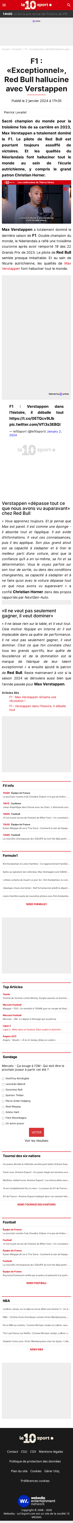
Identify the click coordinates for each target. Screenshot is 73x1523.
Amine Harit (12, 1112)
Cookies (36, 1471)
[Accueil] (36, 5)
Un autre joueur (15, 1123)
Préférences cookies (35, 1481)
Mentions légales (51, 1452)
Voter (36, 1132)
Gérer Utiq (51, 1471)
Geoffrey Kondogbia (17, 1078)
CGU (24, 1452)
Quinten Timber (15, 1095)
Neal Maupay (13, 1106)
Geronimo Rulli (14, 1089)
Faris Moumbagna (16, 1117)
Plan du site (19, 1471)
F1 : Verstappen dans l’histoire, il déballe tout (37, 708)
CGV (33, 1452)
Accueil (5, 49)
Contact (12, 1452)
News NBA (36, 1349)
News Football (36, 1283)
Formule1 (17, 49)
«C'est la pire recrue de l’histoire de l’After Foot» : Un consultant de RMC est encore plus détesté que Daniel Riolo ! (38, 13)
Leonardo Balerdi (15, 1083)
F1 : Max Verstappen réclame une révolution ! (32, 699)
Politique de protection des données (35, 1461)
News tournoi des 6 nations (36, 1204)
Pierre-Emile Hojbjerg (18, 1100)
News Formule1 (36, 904)
